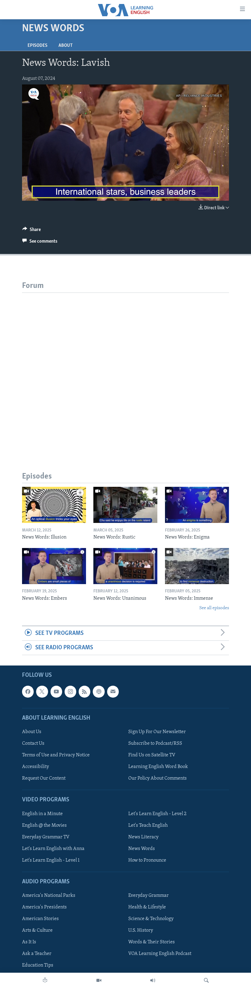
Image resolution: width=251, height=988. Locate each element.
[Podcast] (98, 692)
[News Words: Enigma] (197, 505)
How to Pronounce (147, 860)
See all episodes (214, 608)
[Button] (31, 231)
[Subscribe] (113, 692)
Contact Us (33, 743)
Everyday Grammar (148, 895)
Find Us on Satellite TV (151, 755)
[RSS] (84, 692)
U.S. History (140, 930)
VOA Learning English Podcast (159, 954)
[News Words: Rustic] (125, 505)
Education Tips (37, 965)
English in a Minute (42, 813)
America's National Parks (48, 895)
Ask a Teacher (36, 954)
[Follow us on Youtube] (56, 692)
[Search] (206, 980)
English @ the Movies (44, 825)
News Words (141, 848)
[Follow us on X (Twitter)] (42, 692)
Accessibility (35, 766)
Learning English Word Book (158, 766)
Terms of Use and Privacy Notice (56, 755)
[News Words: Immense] (197, 566)
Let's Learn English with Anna (53, 848)
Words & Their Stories (151, 942)
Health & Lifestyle (147, 907)
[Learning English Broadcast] (153, 980)
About (65, 45)
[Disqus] (125, 369)
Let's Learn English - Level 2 (157, 813)
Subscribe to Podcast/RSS (155, 743)
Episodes (37, 45)
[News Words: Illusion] (54, 505)
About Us (31, 731)
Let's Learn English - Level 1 (51, 860)
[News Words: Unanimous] (125, 566)
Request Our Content (44, 778)
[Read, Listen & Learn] (45, 980)
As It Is (29, 942)
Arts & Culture (37, 930)
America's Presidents (44, 907)
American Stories (40, 918)
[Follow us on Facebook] (28, 692)
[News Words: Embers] (54, 566)
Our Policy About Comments (157, 778)
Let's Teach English (148, 825)
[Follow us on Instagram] (70, 692)
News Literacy (143, 837)
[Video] (99, 980)
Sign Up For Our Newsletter (157, 731)
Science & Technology (151, 918)
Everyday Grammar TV (45, 837)
